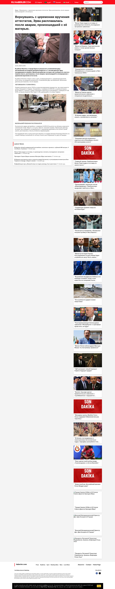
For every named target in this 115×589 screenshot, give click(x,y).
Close (98, 586)
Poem (37, 564)
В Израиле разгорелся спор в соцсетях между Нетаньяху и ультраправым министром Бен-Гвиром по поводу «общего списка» (41, 160)
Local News (67, 564)
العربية (49, 2)
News (61, 564)
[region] (57, 586)
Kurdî (67, 2)
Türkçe (76, 2)
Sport (48, 564)
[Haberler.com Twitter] (99, 574)
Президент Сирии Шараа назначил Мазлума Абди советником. (37, 156)
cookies (45, 585)
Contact (88, 564)
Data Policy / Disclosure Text (48, 586)
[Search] (101, 2)
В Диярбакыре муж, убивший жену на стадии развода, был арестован (40, 164)
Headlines (42, 564)
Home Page (97, 564)
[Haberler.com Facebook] (96, 574)
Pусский (58, 2)
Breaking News (54, 564)
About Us (81, 564)
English (39, 2)
